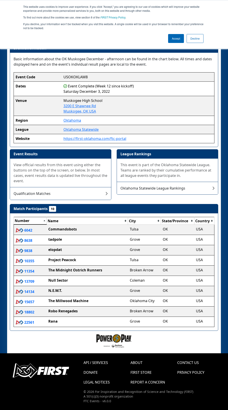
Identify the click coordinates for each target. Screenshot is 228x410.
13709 (28, 281)
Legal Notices (96, 382)
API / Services (95, 362)
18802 (28, 312)
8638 (27, 240)
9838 (27, 250)
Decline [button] (195, 38)
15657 (28, 301)
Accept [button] (176, 38)
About (136, 362)
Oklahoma (72, 120)
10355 (28, 261)
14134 (28, 291)
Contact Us (188, 362)
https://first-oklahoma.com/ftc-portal (94, 138)
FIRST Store (141, 372)
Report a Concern (147, 382)
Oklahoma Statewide (81, 129)
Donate (90, 372)
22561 (28, 322)
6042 (27, 230)
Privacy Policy (112, 17)
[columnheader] (30, 221)
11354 (28, 271)
